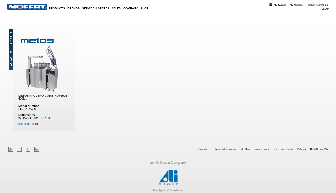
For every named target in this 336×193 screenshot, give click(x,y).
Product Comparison (318, 4)
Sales (116, 8)
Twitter (28, 149)
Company (130, 8)
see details (26, 124)
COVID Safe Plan (319, 149)
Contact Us (204, 149)
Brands (73, 8)
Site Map (245, 149)
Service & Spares (95, 8)
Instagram (45, 149)
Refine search (11, 49)
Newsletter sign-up (225, 149)
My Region (280, 4)
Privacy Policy (261, 149)
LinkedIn (36, 149)
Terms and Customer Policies (290, 149)
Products (57, 8)
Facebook (19, 149)
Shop (144, 8)
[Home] (27, 7)
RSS (10, 149)
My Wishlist (296, 4)
